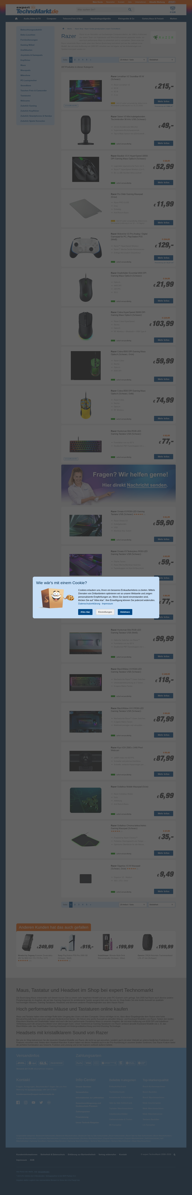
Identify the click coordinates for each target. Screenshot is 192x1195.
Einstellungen (105, 612)
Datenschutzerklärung (89, 603)
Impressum (107, 603)
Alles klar (85, 612)
